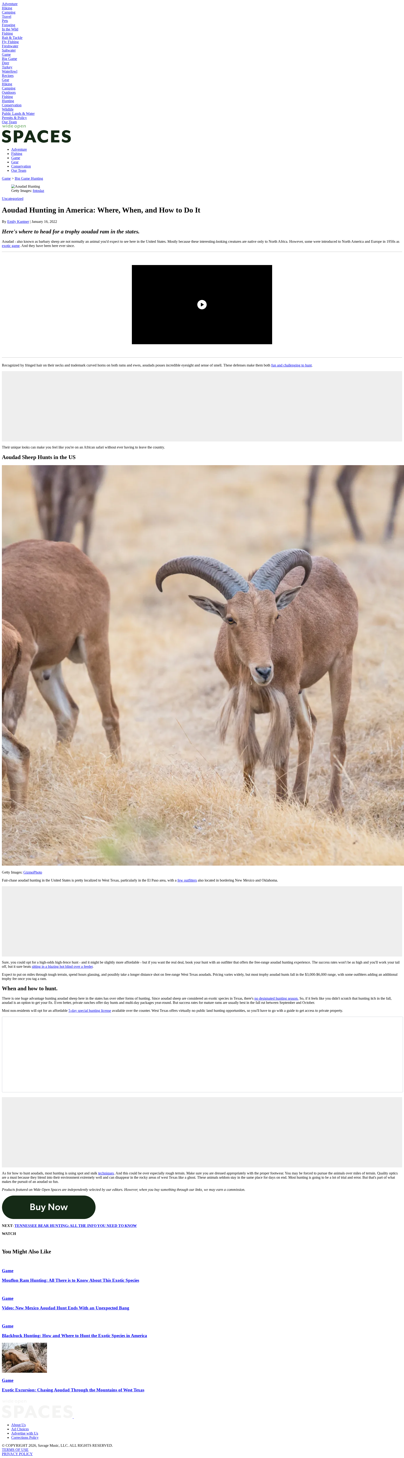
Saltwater (9, 50)
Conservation (12, 105)
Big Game (9, 59)
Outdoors (9, 92)
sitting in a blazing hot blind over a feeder (62, 966)
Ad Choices (20, 1429)
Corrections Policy (25, 1437)
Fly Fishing (10, 42)
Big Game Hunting (29, 178)
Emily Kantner (18, 222)
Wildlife (8, 109)
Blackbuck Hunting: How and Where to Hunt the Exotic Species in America (74, 1335)
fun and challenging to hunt (291, 365)
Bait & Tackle (12, 38)
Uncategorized (12, 199)
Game (6, 54)
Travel (6, 17)
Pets (5, 21)
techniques (106, 1173)
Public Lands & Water (18, 114)
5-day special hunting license (90, 1011)
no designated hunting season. (276, 998)
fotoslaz (38, 191)
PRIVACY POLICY (17, 1454)
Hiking (7, 8)
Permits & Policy (14, 118)
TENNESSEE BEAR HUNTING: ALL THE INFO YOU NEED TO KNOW (75, 1226)
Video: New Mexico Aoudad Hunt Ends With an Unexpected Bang (65, 1307)
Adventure (10, 4)
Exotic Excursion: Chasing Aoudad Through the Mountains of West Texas (73, 1389)
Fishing (7, 33)
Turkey (7, 67)
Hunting (8, 101)
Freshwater (10, 46)
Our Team (9, 122)
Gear (5, 80)
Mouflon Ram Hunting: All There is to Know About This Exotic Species (70, 1280)
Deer (5, 63)
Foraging (8, 25)
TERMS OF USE (15, 1450)
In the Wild (10, 29)
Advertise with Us (24, 1433)
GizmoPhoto (32, 872)
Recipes (8, 76)
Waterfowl (9, 71)
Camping (8, 12)
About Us (18, 1425)
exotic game (11, 246)
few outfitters (187, 880)
